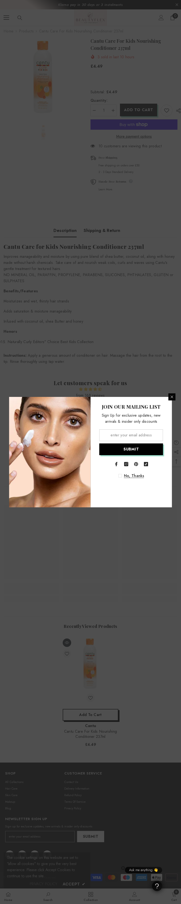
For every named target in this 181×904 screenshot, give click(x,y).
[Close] (172, 396)
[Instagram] (126, 464)
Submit (131, 449)
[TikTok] (146, 464)
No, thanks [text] (134, 475)
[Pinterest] (136, 464)
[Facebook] (116, 464)
